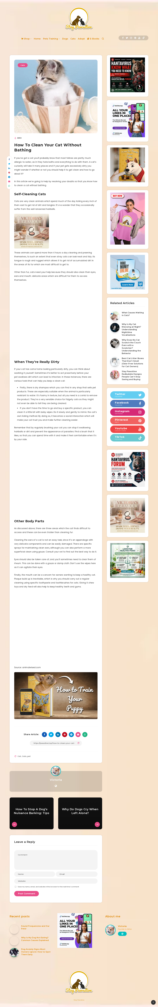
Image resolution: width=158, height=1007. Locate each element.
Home (37, 38)
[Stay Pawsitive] (56, 718)
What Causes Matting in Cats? (133, 314)
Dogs (65, 38)
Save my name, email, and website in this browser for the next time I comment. (48, 887)
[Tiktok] (144, 38)
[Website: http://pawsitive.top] (56, 786)
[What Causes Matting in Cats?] (114, 316)
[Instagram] (131, 38)
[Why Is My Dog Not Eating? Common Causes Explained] (14, 941)
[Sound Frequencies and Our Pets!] (14, 929)
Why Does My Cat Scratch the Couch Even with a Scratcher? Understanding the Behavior (131, 346)
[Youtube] (139, 38)
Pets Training (50, 38)
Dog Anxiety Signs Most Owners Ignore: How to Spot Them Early (36, 952)
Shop (26, 38)
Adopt (81, 38)
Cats (73, 38)
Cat (19, 756)
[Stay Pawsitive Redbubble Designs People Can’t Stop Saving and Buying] (114, 374)
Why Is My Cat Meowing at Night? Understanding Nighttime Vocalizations (131, 329)
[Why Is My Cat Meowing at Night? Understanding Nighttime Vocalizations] (114, 327)
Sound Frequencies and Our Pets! (35, 927)
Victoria (56, 780)
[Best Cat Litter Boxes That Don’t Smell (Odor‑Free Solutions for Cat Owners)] (114, 361)
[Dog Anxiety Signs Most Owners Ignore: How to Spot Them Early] (14, 952)
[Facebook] (123, 38)
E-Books (94, 38)
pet (29, 756)
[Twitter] (127, 38)
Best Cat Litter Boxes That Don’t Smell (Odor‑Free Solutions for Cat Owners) (133, 362)
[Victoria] (31, 247)
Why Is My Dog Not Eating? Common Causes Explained (35, 939)
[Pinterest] (135, 38)
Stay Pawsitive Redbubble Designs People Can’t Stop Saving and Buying (132, 375)
